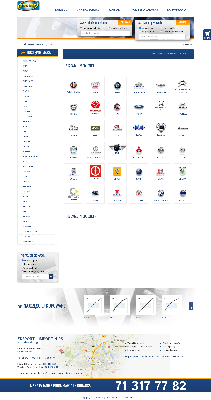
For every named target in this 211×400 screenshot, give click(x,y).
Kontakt (115, 10)
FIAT (25, 101)
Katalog (61, 10)
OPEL (25, 176)
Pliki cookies (178, 356)
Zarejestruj (99, 397)
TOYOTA (27, 226)
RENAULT (27, 191)
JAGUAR (27, 121)
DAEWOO (27, 96)
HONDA (26, 111)
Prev (191, 308)
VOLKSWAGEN (30, 231)
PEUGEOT (28, 181)
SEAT (25, 201)
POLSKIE (27, 186)
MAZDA (26, 151)
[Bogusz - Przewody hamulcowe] (28, 5)
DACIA (26, 91)
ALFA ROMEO (29, 61)
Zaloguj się (84, 397)
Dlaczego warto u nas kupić (139, 346)
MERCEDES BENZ (31, 156)
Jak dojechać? (88, 10)
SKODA (26, 206)
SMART (26, 211)
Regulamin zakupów (172, 343)
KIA (24, 131)
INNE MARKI (28, 241)
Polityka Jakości (144, 10)
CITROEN (27, 86)
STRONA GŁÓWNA (36, 44)
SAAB (25, 196)
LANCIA (26, 141)
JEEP (25, 126)
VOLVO (26, 236)
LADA (25, 136)
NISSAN (26, 171)
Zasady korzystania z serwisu (155, 356)
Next (191, 304)
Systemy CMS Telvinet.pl (119, 397)
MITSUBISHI (28, 166)
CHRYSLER (28, 81)
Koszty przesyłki (170, 346)
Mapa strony (131, 356)
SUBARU (27, 216)
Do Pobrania (176, 10)
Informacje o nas (135, 350)
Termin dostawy (170, 350)
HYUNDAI (27, 116)
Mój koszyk (187, 44)
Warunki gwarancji (135, 343)
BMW (25, 71)
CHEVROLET (29, 76)
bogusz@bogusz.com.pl (70, 373)
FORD (25, 106)
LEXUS (26, 146)
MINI (25, 161)
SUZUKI (26, 221)
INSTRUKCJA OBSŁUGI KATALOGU (169, 53)
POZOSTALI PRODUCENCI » (81, 65)
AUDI (25, 66)
